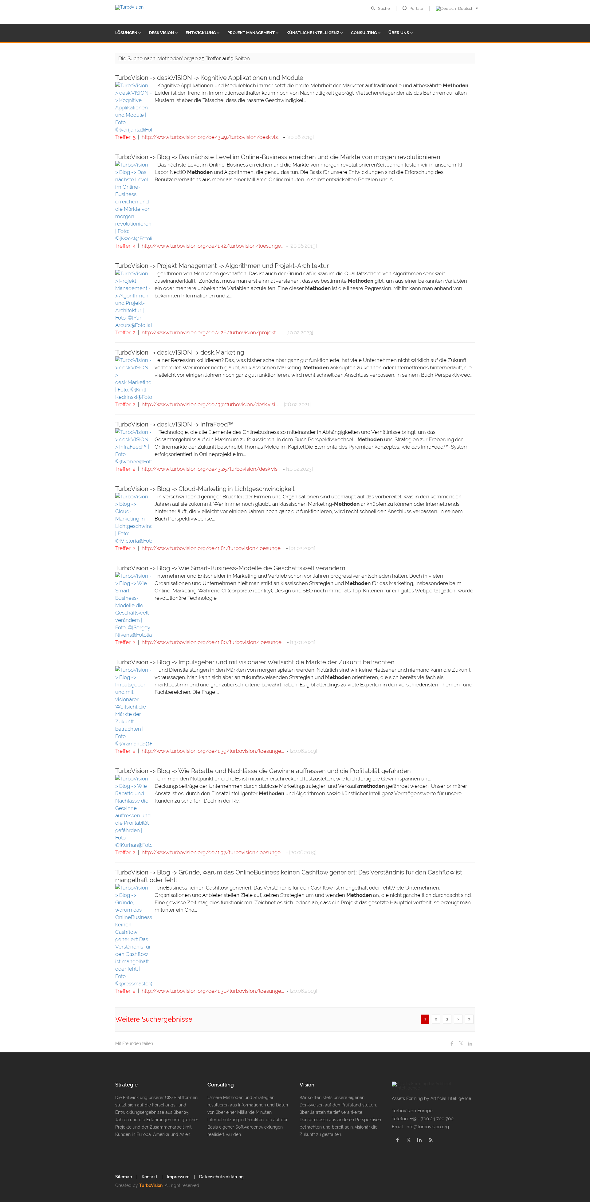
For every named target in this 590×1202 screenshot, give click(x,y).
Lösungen (126, 32)
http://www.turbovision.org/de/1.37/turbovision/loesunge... (212, 852)
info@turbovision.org (427, 1126)
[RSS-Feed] (430, 1140)
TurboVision (151, 1185)
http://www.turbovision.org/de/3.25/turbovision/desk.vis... (211, 469)
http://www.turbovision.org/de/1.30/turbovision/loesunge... (213, 991)
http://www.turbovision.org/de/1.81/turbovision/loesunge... (212, 548)
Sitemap (123, 1177)
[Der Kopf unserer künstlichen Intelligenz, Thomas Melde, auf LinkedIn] (419, 1140)
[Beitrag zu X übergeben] (461, 1043)
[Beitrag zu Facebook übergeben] (451, 1043)
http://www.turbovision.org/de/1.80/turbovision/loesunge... (213, 642)
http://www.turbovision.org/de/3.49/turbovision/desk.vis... (211, 137)
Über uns (398, 32)
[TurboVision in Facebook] (397, 1140)
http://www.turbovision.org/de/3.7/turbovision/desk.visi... (210, 404)
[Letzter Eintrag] (469, 1019)
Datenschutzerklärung (221, 1177)
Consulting (364, 32)
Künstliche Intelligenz (312, 32)
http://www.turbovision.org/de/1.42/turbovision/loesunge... (213, 246)
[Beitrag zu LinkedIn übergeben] (470, 1043)
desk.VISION (161, 32)
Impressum (178, 1177)
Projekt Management (251, 32)
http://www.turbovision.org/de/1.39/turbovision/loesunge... (213, 751)
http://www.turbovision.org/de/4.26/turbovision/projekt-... (211, 332)
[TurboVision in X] (408, 1140)
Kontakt (149, 1177)
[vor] (458, 1019)
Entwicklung (201, 32)
